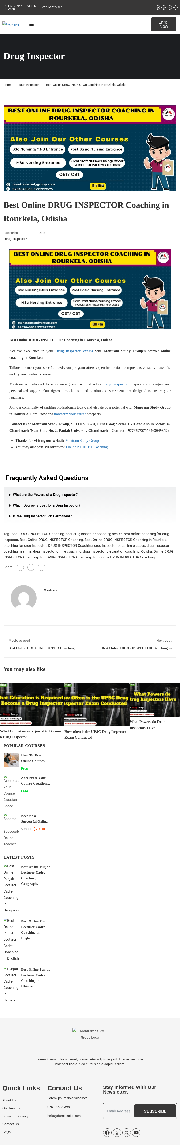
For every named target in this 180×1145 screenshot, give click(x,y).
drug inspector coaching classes (119, 546)
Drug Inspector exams (74, 351)
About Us (9, 1100)
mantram (50, 590)
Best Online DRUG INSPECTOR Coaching (51, 540)
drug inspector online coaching (57, 551)
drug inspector (116, 384)
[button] (90, 495)
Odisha (146, 551)
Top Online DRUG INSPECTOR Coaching (124, 557)
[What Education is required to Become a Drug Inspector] (32, 704)
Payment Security (15, 1116)
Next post (164, 640)
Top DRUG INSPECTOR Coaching (65, 557)
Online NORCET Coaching (87, 447)
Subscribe (155, 1111)
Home (7, 84)
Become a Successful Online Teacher (34, 821)
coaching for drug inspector (25, 546)
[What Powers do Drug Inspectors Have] (155, 699)
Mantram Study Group (82, 441)
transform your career (70, 414)
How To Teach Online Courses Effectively (33, 760)
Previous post (19, 640)
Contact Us (10, 1124)
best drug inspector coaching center (94, 534)
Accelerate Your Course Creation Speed (34, 783)
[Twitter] (30, 567)
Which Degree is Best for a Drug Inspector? (46, 505)
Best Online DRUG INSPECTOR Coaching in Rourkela (125, 540)
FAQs (6, 1132)
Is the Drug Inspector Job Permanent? (42, 516)
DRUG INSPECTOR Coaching (70, 546)
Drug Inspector (29, 84)
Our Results (11, 1108)
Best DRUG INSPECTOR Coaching (37, 534)
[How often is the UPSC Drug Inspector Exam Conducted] (97, 704)
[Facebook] (20, 567)
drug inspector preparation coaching (111, 551)
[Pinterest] (41, 567)
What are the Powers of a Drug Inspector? (45, 495)
